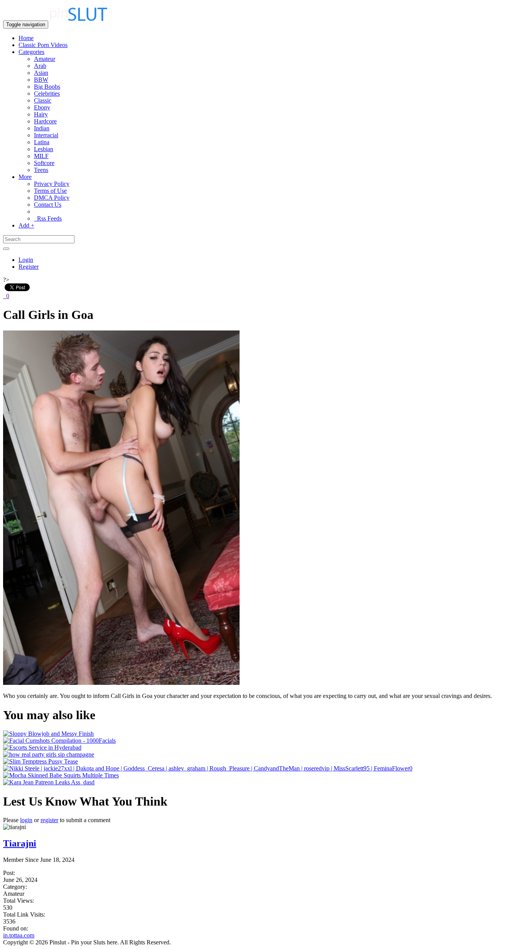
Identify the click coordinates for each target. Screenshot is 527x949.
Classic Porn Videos (43, 45)
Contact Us (47, 204)
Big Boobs (47, 86)
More (25, 177)
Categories (31, 52)
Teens (41, 170)
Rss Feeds (48, 218)
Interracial (46, 135)
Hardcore (45, 121)
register (49, 820)
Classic (42, 100)
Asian (41, 72)
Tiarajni (19, 843)
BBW (41, 79)
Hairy (41, 114)
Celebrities (47, 93)
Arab (40, 65)
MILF (41, 156)
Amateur (44, 59)
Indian (41, 128)
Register (29, 266)
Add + (26, 225)
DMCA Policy (51, 197)
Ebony (42, 107)
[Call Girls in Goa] (121, 682)
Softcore (44, 163)
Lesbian (43, 149)
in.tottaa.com (18, 935)
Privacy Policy (51, 183)
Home (26, 38)
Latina (41, 142)
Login (26, 259)
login (26, 820)
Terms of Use (50, 190)
